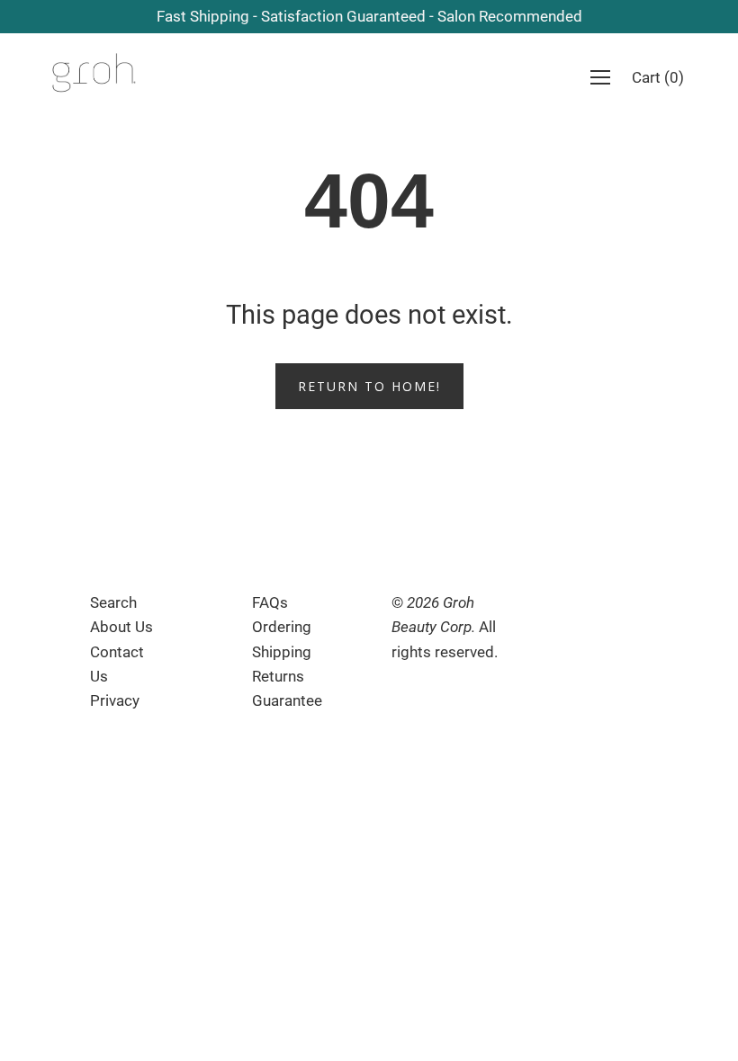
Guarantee (287, 700)
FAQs (270, 602)
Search (113, 602)
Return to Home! (369, 386)
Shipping (281, 652)
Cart (658, 77)
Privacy (115, 700)
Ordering (281, 627)
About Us (121, 627)
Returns (278, 676)
